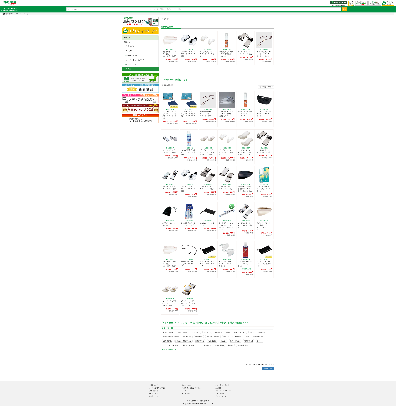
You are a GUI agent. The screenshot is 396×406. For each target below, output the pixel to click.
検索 (344, 9)
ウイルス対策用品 (243, 345)
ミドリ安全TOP (9, 14)
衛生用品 (223, 341)
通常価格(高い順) (167, 85)
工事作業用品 (199, 341)
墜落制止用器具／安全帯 (171, 336)
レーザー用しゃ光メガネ (134, 60)
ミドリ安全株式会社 (222, 385)
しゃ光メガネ (130, 64)
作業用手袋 (261, 332)
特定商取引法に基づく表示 (191, 388)
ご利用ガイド (153, 385)
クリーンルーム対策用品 (171, 345)
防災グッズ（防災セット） (191, 345)
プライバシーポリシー (223, 391)
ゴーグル (128, 51)
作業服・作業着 (182, 332)
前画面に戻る (268, 368)
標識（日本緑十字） (212, 336)
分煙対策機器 (212, 341)
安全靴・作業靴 (168, 332)
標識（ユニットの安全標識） (232, 336)
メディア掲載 (220, 393)
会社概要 (218, 388)
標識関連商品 (167, 341)
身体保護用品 (187, 336)
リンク (184, 391)
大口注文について (155, 396)
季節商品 (230, 345)
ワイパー (260, 341)
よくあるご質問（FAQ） (157, 388)
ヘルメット (207, 332)
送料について (186, 385)
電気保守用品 (248, 341)
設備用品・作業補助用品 (183, 341)
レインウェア (195, 332)
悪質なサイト (153, 393)
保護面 (228, 332)
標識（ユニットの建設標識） (255, 336)
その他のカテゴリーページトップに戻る (260, 364)
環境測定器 (199, 336)
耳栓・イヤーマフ (240, 332)
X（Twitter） (186, 393)
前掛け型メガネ (131, 55)
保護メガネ (18, 14)
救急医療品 (207, 345)
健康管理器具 (219, 345)
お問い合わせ (153, 391)
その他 (26, 14)
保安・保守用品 (235, 341)
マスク (252, 332)
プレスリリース (220, 396)
